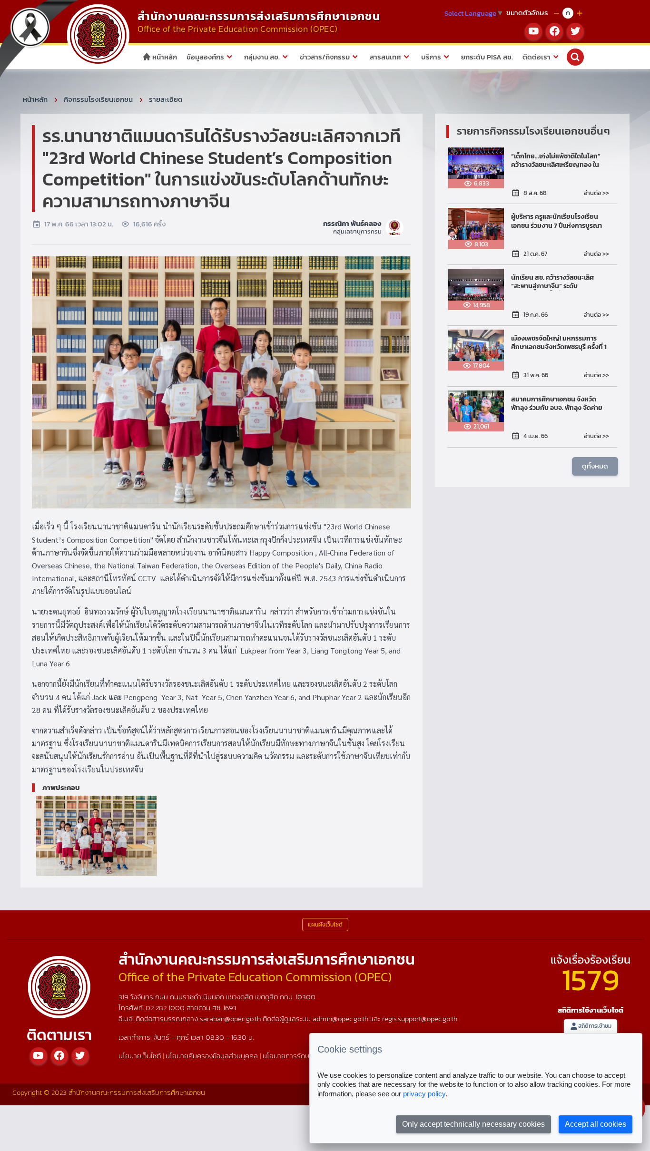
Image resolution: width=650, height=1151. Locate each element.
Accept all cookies (595, 1124)
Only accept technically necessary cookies (473, 1124)
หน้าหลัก (164, 56)
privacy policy (424, 1094)
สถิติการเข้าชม (594, 1026)
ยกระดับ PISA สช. (487, 56)
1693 (229, 1007)
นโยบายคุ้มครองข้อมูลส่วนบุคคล (212, 1055)
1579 (590, 979)
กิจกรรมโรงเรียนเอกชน (98, 99)
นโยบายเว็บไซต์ (139, 1055)
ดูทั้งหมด (595, 465)
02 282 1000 (166, 1007)
